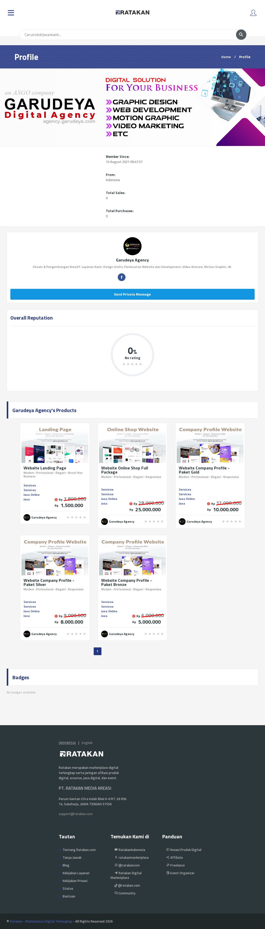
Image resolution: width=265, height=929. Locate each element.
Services (30, 485)
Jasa (27, 499)
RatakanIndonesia (131, 849)
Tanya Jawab (72, 857)
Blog (66, 865)
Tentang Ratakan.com (79, 849)
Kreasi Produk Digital (185, 849)
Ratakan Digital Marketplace (126, 875)
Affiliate (176, 857)
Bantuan (69, 896)
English (87, 742)
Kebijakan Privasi (75, 880)
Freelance (177, 865)
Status (68, 888)
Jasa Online (32, 494)
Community (126, 893)
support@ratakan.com (76, 813)
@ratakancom (129, 865)
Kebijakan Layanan (76, 873)
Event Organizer (182, 873)
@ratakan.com (128, 885)
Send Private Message (132, 294)
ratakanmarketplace (133, 857)
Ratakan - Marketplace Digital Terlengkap (41, 921)
